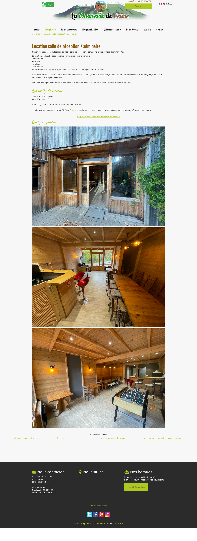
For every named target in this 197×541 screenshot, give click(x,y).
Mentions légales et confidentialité (89, 523)
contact (139, 6)
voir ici (74, 110)
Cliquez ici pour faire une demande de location (98, 116)
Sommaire (118, 523)
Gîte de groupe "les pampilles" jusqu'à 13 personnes (163, 438)
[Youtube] (101, 514)
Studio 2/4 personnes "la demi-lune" (25, 438)
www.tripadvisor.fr (98, 505)
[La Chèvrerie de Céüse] (57, 10)
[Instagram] (107, 514)
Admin (109, 523)
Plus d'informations (136, 487)
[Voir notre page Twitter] (89, 514)
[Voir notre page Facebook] (95, 514)
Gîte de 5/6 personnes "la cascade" (113, 438)
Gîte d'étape (60, 438)
